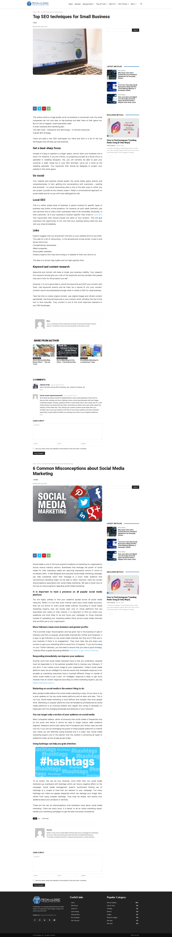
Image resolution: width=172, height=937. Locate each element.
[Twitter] (39, 109)
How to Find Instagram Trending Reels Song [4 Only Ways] (121, 141)
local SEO (98, 215)
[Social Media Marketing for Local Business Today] (91, 350)
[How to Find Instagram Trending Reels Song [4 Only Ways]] (123, 128)
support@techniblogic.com (48, 915)
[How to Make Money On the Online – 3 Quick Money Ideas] (67, 350)
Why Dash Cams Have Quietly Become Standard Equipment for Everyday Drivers (127, 75)
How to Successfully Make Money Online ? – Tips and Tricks (41, 362)
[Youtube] (54, 920)
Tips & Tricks (84, 358)
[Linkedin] (44, 920)
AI (118, 82)
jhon (35, 22)
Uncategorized (36, 358)
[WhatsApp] (49, 109)
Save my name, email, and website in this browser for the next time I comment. (61, 448)
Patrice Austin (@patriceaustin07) (51, 395)
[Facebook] (35, 109)
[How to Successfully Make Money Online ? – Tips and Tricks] (44, 350)
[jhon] (40, 324)
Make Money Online (62, 358)
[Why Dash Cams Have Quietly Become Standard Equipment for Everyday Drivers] (112, 74)
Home (34, 12)
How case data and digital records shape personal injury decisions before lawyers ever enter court (127, 99)
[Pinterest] (44, 109)
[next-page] (111, 107)
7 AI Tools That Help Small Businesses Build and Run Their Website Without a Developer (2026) (127, 87)
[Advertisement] (67, 89)
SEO (39, 12)
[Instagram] (40, 920)
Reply (41, 389)
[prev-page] (108, 107)
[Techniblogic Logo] (38, 3)
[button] (141, 4)
